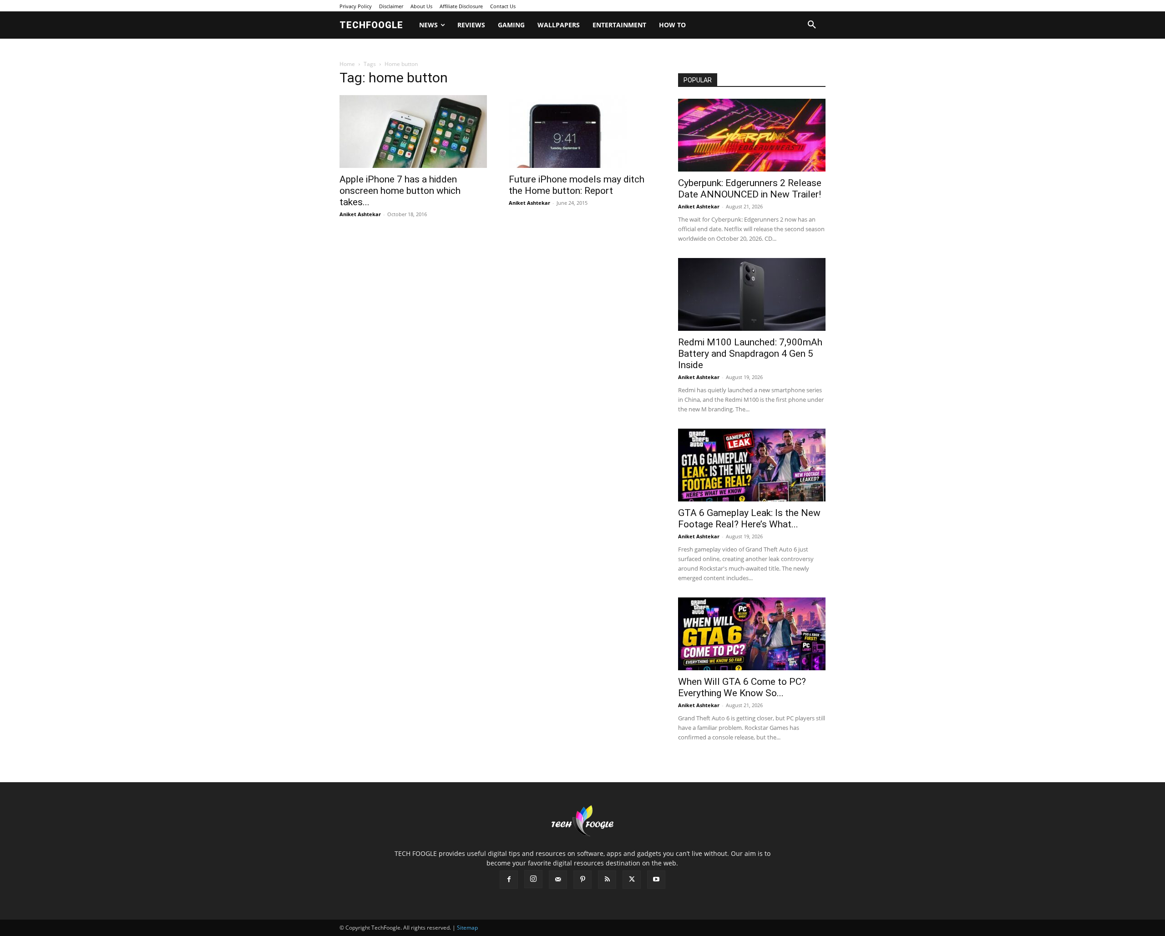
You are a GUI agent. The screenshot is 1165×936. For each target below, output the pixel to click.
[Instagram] (533, 879)
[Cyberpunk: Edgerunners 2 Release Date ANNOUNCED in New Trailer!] (752, 135)
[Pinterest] (582, 879)
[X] (632, 879)
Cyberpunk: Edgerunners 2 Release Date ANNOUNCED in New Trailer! (749, 188)
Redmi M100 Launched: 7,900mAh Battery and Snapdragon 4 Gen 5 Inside (750, 353)
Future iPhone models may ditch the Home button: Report (576, 185)
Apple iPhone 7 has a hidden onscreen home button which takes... (400, 190)
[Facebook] (509, 879)
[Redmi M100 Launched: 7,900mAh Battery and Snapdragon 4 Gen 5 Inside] (752, 294)
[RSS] (607, 879)
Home (347, 64)
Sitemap (467, 927)
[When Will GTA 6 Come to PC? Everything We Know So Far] (752, 633)
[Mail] (558, 879)
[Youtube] (656, 879)
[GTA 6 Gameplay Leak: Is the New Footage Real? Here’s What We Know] (752, 465)
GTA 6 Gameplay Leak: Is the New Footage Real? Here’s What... (749, 518)
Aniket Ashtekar (360, 214)
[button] (812, 25)
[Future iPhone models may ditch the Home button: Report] (582, 131)
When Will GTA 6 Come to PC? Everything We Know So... (742, 687)
